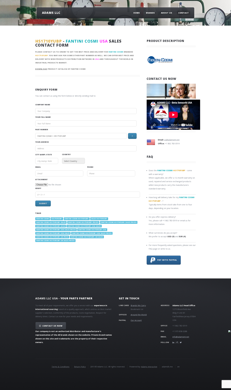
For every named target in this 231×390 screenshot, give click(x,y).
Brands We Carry (138, 305)
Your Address (42, 142)
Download (41, 69)
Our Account (136, 320)
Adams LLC (51, 13)
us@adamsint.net (172, 139)
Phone (90, 167)
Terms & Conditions (60, 366)
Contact (183, 13)
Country (66, 154)
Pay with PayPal (166, 260)
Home (136, 13)
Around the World (139, 314)
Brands (150, 13)
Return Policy (80, 366)
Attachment (41, 179)
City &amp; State (43, 154)
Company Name (42, 105)
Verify (38, 188)
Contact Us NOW (52, 326)
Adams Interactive (149, 366)
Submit (43, 203)
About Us (166, 13)
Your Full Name (43, 117)
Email (38, 167)
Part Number (41, 129)
